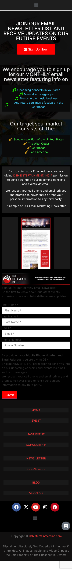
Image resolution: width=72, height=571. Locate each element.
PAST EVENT (36, 434)
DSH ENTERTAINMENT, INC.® (32, 175)
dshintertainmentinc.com (45, 536)
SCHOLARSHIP (36, 444)
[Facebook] (16, 507)
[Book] (66, 526)
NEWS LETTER (36, 458)
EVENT (36, 420)
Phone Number (11, 339)
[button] (36, 5)
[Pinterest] (55, 507)
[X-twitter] (26, 507)
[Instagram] (45, 507)
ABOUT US (36, 492)
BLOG (36, 482)
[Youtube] (35, 507)
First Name (10, 304)
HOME (36, 410)
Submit (9, 395)
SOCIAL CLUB (36, 469)
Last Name (10, 316)
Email (6, 328)
